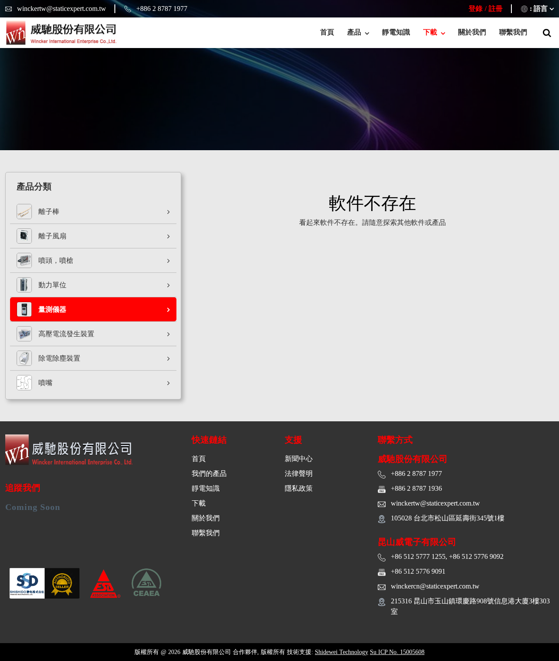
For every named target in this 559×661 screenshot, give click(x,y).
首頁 (327, 32)
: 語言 (539, 8)
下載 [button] (431, 32)
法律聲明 (299, 473)
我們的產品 (209, 473)
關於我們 (472, 32)
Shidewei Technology (341, 652)
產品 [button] (355, 32)
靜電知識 (396, 32)
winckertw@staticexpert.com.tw (61, 8)
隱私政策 (299, 488)
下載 (199, 503)
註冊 (496, 8)
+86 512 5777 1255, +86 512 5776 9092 (447, 556)
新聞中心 (299, 458)
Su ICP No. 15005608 (397, 652)
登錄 (476, 8)
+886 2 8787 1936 (416, 488)
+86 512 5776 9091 (418, 571)
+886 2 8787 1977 (161, 8)
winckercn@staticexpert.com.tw (435, 586)
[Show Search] (547, 33)
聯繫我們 (513, 32)
